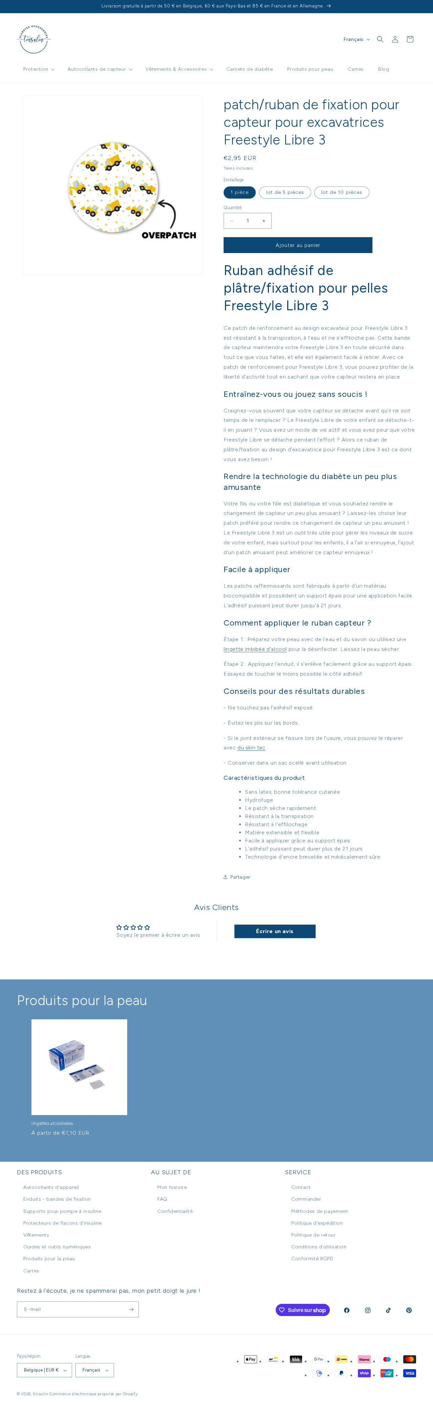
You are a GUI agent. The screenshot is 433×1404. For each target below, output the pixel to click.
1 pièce (240, 192)
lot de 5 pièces (285, 192)
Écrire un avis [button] (274, 931)
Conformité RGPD (312, 1259)
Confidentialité (174, 1211)
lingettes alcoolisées (52, 1123)
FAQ (162, 1199)
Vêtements (36, 1235)
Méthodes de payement (319, 1211)
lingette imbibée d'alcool (255, 649)
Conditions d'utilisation (318, 1247)
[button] (38, 69)
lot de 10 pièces (341, 192)
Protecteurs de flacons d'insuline (62, 1223)
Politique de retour (313, 1235)
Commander (306, 1199)
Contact (301, 1187)
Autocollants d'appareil (51, 1187)
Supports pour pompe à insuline (62, 1211)
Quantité (233, 207)
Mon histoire (172, 1187)
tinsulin (40, 1394)
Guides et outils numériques (57, 1247)
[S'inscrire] (130, 1309)
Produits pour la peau (49, 1259)
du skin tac (251, 747)
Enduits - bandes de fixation (57, 1199)
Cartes (31, 1271)
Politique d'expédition (317, 1223)
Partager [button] (240, 877)
